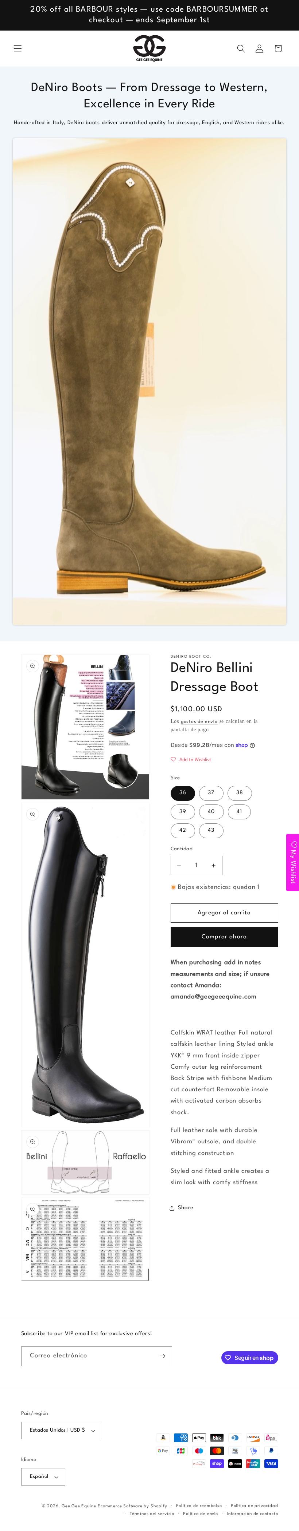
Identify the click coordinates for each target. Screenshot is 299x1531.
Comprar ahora (224, 937)
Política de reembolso (199, 1506)
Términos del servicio (152, 1514)
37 (211, 793)
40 (211, 812)
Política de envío (200, 1514)
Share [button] (186, 1208)
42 (182, 830)
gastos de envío (199, 721)
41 (239, 812)
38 (239, 793)
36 (182, 793)
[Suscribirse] (162, 1356)
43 (211, 830)
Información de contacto (252, 1514)
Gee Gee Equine (79, 1506)
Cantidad (182, 849)
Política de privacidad (254, 1506)
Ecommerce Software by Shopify (132, 1506)
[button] (17, 48)
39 (182, 812)
